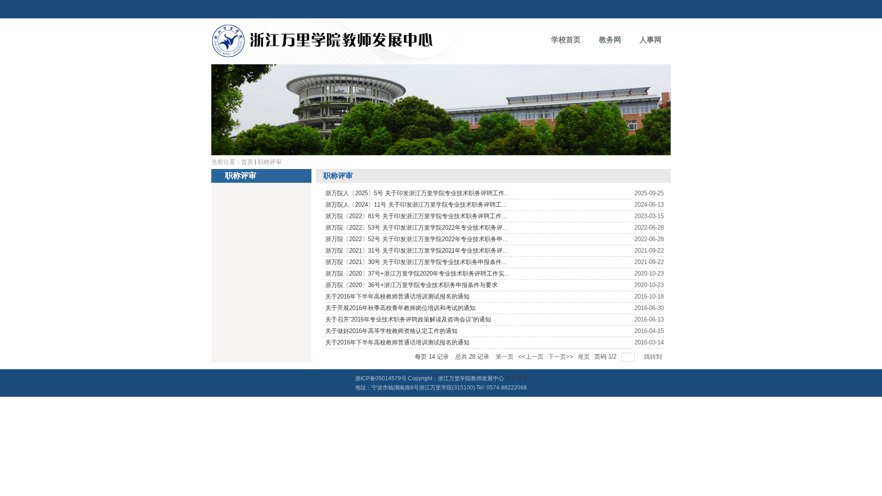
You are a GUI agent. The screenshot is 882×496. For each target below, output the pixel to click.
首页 (247, 161)
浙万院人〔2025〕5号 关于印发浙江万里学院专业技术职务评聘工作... (417, 193)
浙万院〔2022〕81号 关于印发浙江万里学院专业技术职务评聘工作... (416, 216)
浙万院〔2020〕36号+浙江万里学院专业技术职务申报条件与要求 (411, 285)
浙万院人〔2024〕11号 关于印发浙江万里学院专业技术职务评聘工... (416, 204)
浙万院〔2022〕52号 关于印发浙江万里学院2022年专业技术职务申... (416, 239)
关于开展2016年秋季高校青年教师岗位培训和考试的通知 (400, 307)
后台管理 (516, 378)
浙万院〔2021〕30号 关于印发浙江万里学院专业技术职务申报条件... (416, 262)
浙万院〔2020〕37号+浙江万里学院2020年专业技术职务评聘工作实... (417, 273)
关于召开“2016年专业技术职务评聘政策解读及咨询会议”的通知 (408, 319)
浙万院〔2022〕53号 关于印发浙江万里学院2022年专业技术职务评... (416, 227)
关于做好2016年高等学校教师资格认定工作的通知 (391, 330)
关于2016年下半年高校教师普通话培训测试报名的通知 (397, 296)
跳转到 (654, 356)
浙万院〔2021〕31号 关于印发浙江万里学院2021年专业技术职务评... (416, 250)
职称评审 (270, 161)
